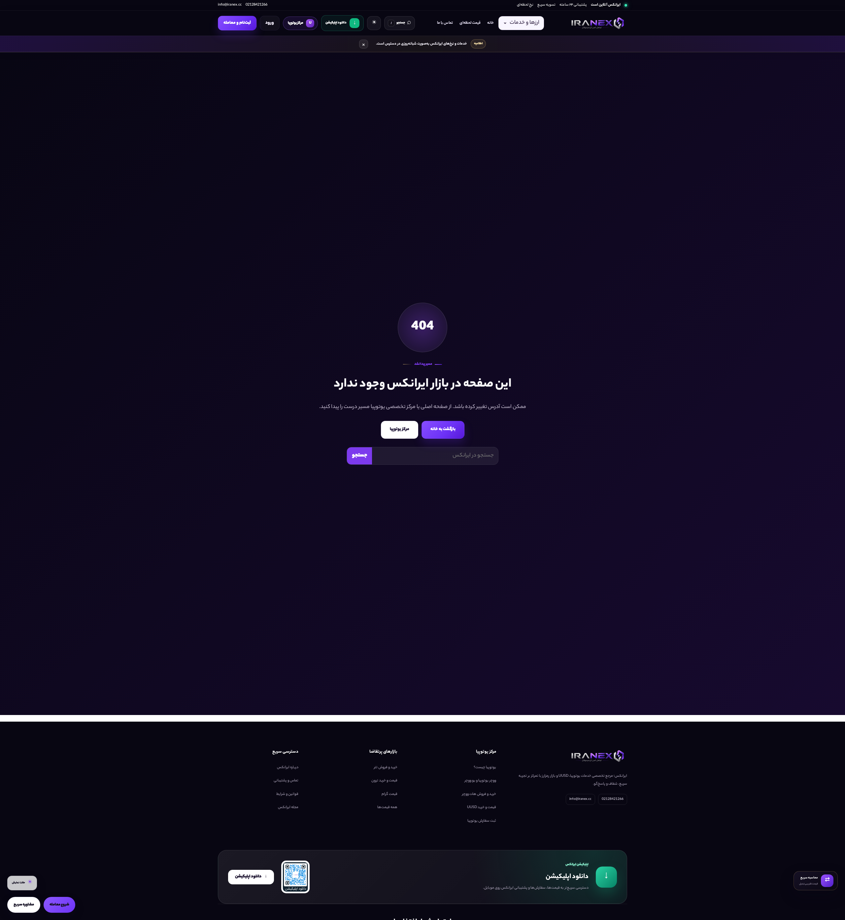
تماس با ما (445, 23)
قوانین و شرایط (287, 794)
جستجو (359, 455)
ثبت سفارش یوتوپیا (481, 821)
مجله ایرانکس (288, 807)
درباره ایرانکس (287, 767)
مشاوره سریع (24, 905)
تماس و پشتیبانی (286, 781)
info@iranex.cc (230, 5)
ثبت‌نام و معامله (237, 22)
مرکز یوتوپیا (399, 429)
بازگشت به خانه (443, 429)
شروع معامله (59, 905)
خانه (490, 23)
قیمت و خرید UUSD (481, 807)
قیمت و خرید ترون (384, 781)
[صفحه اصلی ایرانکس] (596, 23)
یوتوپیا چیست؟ (485, 767)
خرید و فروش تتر (385, 767)
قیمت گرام (389, 794)
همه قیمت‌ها (387, 807)
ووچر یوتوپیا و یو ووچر (480, 781)
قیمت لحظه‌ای (470, 23)
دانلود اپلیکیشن (251, 876)
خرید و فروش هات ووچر (479, 794)
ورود (269, 22)
